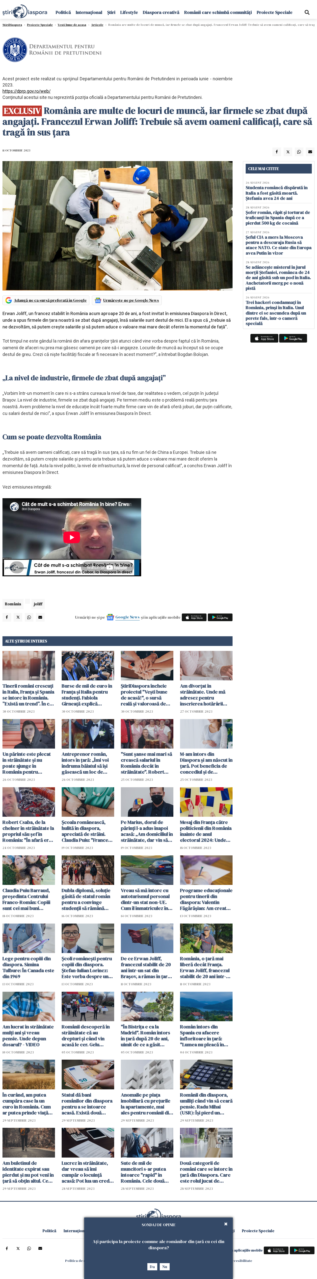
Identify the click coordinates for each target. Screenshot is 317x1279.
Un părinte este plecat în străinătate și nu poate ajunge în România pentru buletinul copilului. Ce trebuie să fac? (26, 763)
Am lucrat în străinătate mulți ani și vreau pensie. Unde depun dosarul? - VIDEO (28, 1035)
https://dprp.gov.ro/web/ (26, 91)
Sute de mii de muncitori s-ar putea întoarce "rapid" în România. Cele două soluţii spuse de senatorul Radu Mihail (144, 1172)
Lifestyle (129, 12)
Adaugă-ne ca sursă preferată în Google (50, 300)
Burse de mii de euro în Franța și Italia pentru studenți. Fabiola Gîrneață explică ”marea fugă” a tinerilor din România (88, 695)
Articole (97, 25)
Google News (127, 617)
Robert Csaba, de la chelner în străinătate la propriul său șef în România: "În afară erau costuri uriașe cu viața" (28, 831)
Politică (63, 12)
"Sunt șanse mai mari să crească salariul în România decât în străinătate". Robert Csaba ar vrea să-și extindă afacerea (146, 763)
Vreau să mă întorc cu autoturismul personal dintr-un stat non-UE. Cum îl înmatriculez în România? (145, 899)
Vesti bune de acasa (72, 25)
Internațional (89, 12)
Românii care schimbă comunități (218, 12)
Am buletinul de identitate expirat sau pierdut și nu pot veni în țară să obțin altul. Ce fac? (28, 1172)
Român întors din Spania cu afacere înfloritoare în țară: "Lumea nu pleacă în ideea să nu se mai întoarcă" (202, 1035)
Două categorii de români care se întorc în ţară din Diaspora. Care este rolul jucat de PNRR (206, 1172)
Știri (111, 12)
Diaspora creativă (161, 12)
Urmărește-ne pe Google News (131, 300)
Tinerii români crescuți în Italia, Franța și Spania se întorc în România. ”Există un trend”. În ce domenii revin (28, 695)
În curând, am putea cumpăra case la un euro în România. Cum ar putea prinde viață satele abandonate (26, 1104)
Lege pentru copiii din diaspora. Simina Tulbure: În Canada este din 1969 (28, 967)
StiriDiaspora (12, 25)
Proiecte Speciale (274, 12)
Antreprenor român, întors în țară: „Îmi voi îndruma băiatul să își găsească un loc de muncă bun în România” (87, 763)
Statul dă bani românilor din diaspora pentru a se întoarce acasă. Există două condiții (87, 1104)
